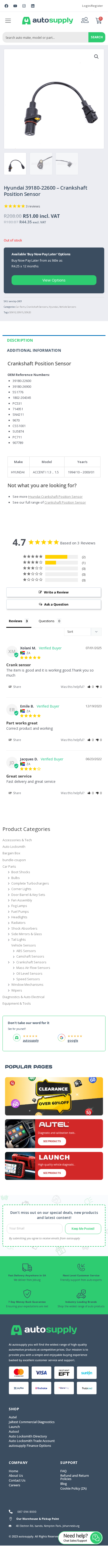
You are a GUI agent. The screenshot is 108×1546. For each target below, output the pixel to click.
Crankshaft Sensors (37, 306)
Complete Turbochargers (30, 883)
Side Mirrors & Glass (26, 934)
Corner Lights (21, 889)
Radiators (18, 922)
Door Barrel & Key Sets (28, 894)
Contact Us (17, 1480)
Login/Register (92, 6)
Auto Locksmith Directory (28, 1436)
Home (13, 1471)
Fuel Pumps (20, 911)
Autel (13, 1417)
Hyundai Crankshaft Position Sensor (55, 496)
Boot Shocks (20, 872)
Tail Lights (18, 939)
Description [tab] (20, 340)
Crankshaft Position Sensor (65, 502)
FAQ (63, 1471)
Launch (14, 1426)
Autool (14, 1431)
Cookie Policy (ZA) (73, 1488)
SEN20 (27, 312)
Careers (14, 1485)
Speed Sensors (28, 979)
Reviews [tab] (15, 621)
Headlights (19, 917)
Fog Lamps (19, 905)
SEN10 (12, 312)
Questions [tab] (47, 621)
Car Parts (21, 306)
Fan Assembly (21, 900)
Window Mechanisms (27, 984)
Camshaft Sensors (30, 956)
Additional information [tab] (34, 350)
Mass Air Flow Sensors (33, 967)
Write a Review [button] (56, 592)
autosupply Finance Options (30, 1445)
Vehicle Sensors (67, 306)
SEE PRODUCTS (52, 1141)
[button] (8, 20)
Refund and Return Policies (74, 1477)
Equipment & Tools (17, 1003)
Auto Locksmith (14, 846)
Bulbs (15, 877)
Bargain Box (11, 853)
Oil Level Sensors (29, 973)
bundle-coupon (14, 860)
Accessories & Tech (17, 840)
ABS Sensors (26, 950)
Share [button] (16, 687)
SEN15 (20, 312)
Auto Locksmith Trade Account (32, 1440)
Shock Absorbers (24, 928)
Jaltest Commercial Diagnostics (32, 1422)
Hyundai (53, 306)
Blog (63, 1483)
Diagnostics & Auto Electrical (23, 997)
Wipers (16, 990)
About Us (16, 1475)
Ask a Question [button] (56, 604)
